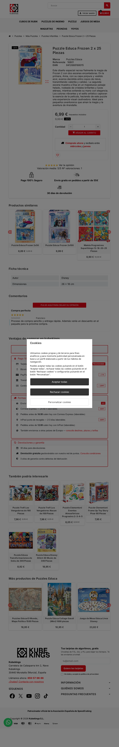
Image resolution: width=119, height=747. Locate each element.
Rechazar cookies (59, 391)
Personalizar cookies (59, 402)
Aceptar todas (59, 381)
